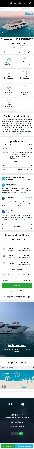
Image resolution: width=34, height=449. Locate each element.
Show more (17, 226)
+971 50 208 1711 (17, 415)
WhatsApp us (9, 446)
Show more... (17, 133)
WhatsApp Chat (18, 291)
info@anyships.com (17, 422)
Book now (17, 285)
